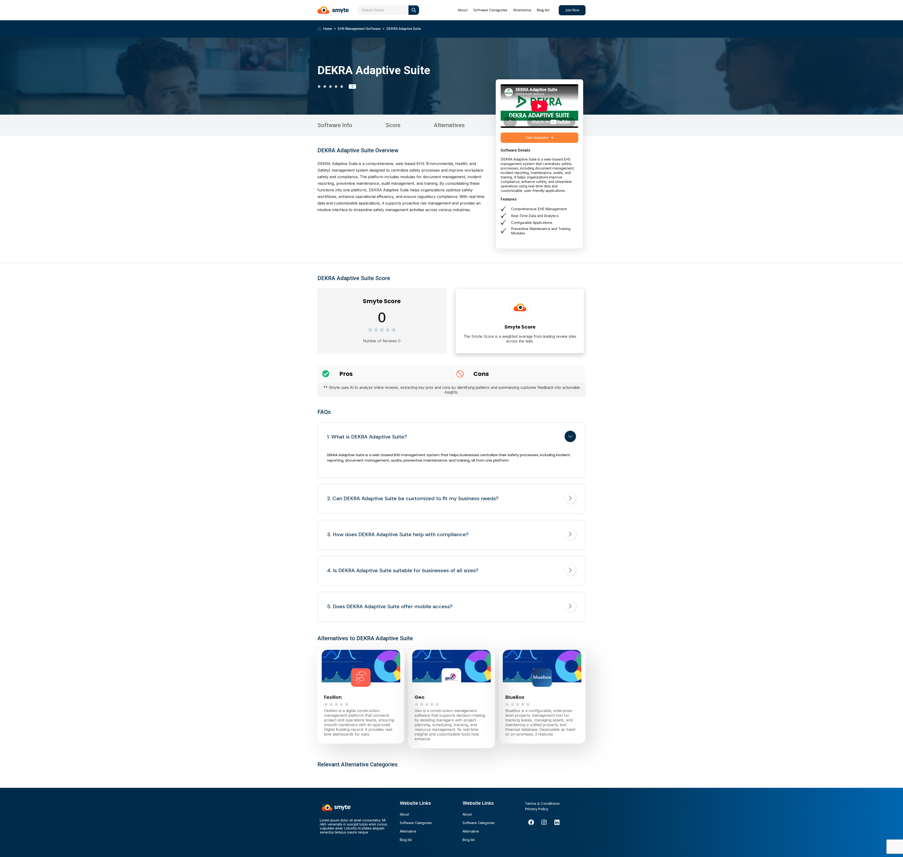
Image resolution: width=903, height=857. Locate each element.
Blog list (543, 10)
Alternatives (449, 125)
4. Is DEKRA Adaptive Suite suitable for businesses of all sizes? (402, 570)
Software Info (334, 125)
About (463, 10)
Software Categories (490, 10)
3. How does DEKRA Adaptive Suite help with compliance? (398, 534)
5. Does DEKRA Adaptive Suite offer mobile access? (389, 606)
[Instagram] (544, 822)
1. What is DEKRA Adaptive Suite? (367, 436)
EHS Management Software (359, 29)
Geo (419, 697)
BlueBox (514, 697)
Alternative (522, 10)
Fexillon (333, 697)
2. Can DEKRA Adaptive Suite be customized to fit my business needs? (413, 498)
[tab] (451, 437)
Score (393, 125)
